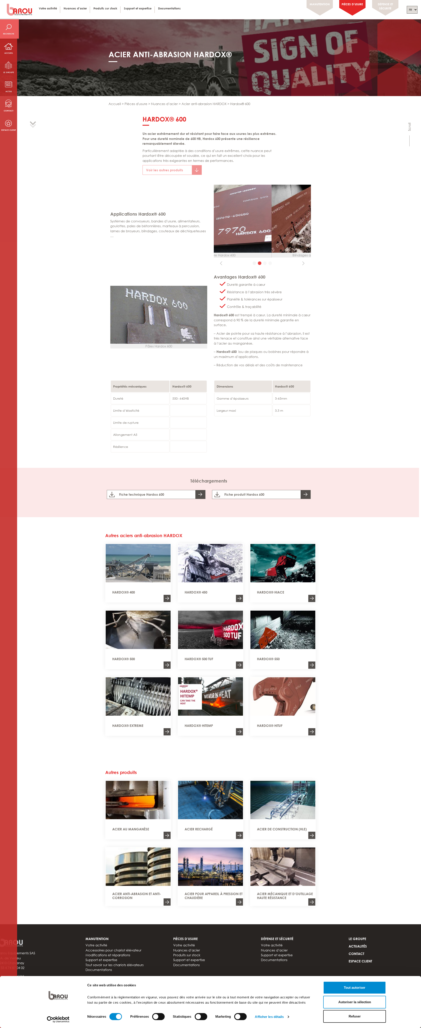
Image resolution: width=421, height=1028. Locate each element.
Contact (8, 110)
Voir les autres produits (164, 170)
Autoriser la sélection (354, 1002)
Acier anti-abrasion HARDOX (204, 104)
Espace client (8, 130)
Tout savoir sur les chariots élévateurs (115, 965)
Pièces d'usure (136, 104)
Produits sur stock (105, 8)
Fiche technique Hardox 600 (141, 494)
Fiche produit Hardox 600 (244, 494)
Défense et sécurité (385, 6)
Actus (8, 91)
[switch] (158, 1016)
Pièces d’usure (352, 4)
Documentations (169, 8)
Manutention (320, 4)
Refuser (355, 1016)
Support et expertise (138, 8)
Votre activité (48, 8)
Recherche (8, 33)
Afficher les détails (269, 1017)
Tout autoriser (354, 987)
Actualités (358, 946)
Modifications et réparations (108, 955)
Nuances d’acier (75, 8)
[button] (221, 226)
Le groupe (8, 72)
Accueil (8, 53)
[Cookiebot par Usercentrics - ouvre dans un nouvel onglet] (58, 1019)
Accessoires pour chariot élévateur (113, 950)
